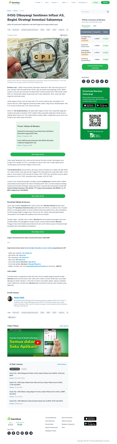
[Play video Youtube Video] (37, 343)
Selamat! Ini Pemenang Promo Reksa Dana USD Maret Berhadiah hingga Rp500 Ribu (35, 132)
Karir (63, 427)
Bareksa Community (68, 424)
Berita (9, 11)
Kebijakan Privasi (50, 431)
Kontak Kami (49, 424)
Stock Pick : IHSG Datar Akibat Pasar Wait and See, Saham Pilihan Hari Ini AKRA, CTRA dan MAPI (36, 384)
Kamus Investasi (67, 421)
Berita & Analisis (67, 418)
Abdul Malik (19, 297)
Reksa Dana (86, 26)
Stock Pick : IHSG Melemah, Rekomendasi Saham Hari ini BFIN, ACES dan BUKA (36, 401)
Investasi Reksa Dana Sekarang (95, 67)
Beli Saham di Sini (38, 154)
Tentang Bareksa (50, 418)
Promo (74, 2)
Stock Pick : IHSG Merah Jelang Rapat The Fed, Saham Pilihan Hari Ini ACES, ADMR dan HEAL (37, 393)
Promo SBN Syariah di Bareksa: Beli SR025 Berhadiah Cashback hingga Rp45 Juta (35, 142)
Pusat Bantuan (50, 421)
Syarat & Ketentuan (51, 427)
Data (47, 2)
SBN (94, 26)
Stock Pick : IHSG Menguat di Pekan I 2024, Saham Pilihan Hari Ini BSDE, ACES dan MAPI (37, 374)
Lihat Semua (64, 326)
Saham (15, 11)
